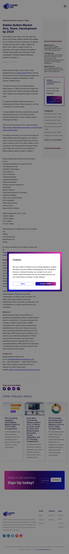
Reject (23, 284)
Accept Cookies (45, 284)
